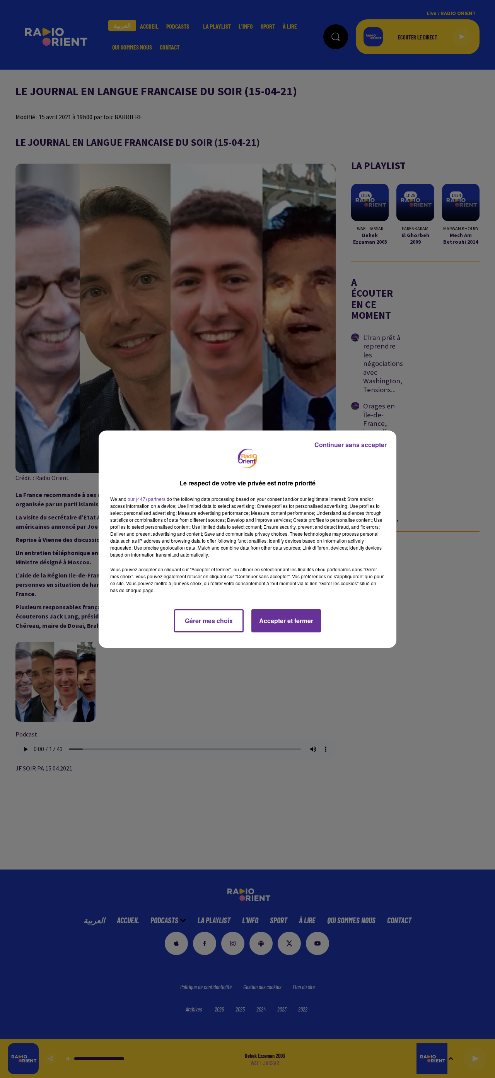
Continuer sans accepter (350, 444)
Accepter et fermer (286, 620)
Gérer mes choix (209, 620)
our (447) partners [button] (147, 498)
